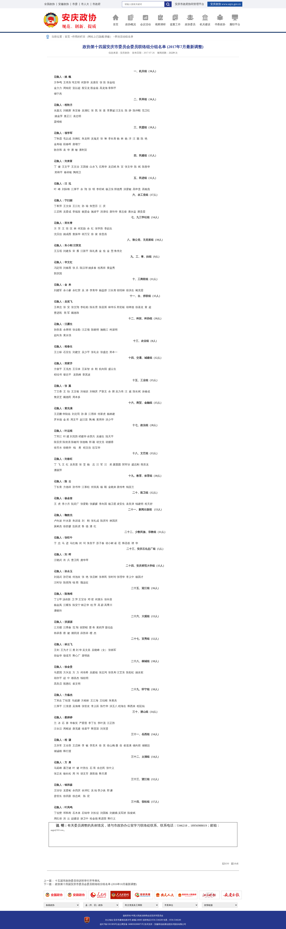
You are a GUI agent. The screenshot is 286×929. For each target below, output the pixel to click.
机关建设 (205, 24)
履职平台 (235, 24)
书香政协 (220, 24)
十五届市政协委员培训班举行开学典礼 (77, 880)
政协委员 (190, 24)
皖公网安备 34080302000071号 (131, 924)
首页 (115, 24)
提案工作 (175, 24)
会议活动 (145, 24)
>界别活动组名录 (123, 36)
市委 (75, 4)
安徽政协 (63, 4)
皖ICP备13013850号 (108, 924)
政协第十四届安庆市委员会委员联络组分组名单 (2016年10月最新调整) (96, 884)
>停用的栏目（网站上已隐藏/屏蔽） (92, 36)
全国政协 (49, 4)
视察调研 (160, 24)
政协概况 (130, 24)
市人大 (85, 4)
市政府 (96, 4)
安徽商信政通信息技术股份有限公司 (170, 924)
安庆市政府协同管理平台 (189, 4)
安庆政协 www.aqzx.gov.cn (225, 4)
